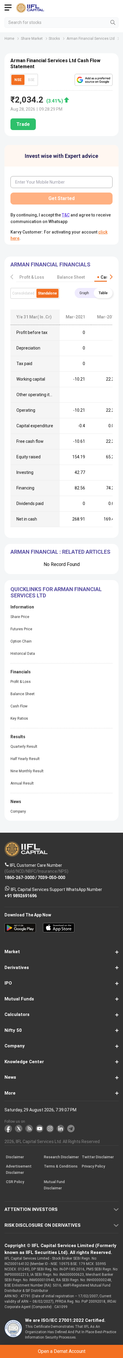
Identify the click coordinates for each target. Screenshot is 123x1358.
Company (18, 811)
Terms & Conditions (61, 1167)
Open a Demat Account (61, 1351)
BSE (31, 80)
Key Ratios (19, 718)
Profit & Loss (31, 277)
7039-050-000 (51, 877)
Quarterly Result (23, 746)
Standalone (47, 293)
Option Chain (21, 641)
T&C (66, 215)
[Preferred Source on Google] (94, 80)
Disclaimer (15, 1157)
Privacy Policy (93, 1167)
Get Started (61, 198)
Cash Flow (18, 706)
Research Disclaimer (61, 1157)
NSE (17, 80)
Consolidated (23, 293)
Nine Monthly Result (27, 771)
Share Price (19, 617)
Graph (84, 293)
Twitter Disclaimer (98, 1157)
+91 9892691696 (20, 895)
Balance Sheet (71, 277)
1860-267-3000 (19, 877)
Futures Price (21, 629)
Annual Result (22, 783)
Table (103, 293)
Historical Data (22, 653)
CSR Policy (15, 1182)
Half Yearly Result (25, 759)
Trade (23, 124)
